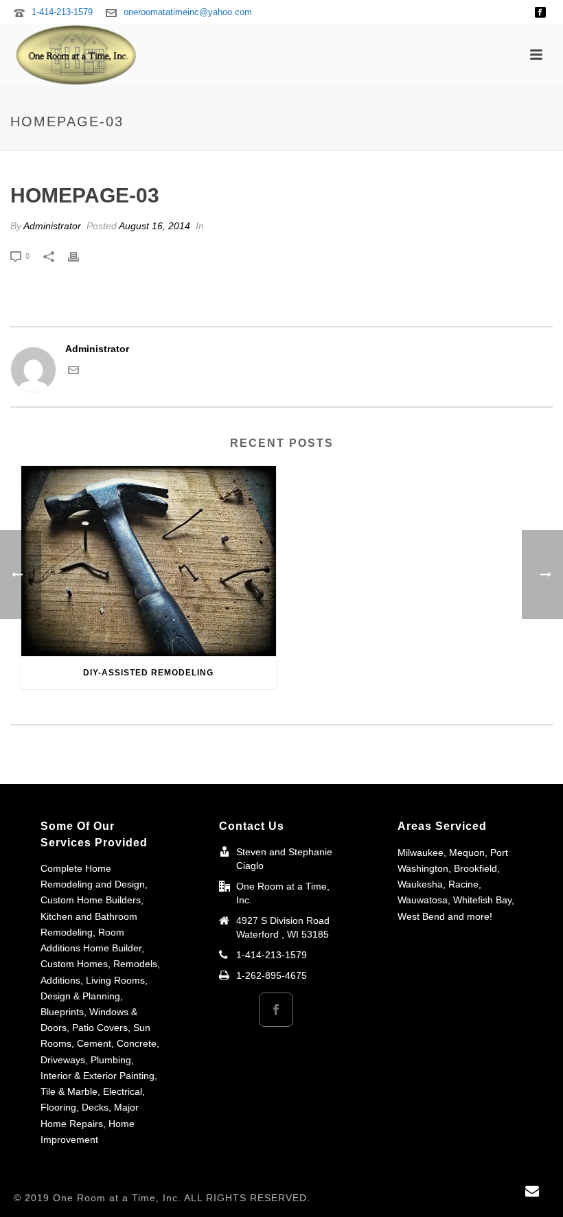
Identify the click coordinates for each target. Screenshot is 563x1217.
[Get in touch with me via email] (73, 372)
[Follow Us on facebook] (276, 1010)
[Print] (80, 256)
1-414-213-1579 (62, 12)
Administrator (52, 225)
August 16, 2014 (154, 225)
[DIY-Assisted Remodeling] (148, 561)
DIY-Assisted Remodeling (148, 672)
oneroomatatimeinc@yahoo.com (188, 12)
